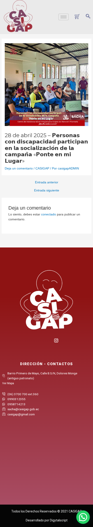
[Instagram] (56, 339)
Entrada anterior (46, 182)
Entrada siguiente (46, 190)
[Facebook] (37, 342)
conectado (48, 214)
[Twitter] (46, 342)
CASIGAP (42, 168)
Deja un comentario (19, 168)
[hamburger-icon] (63, 17)
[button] (88, 16)
